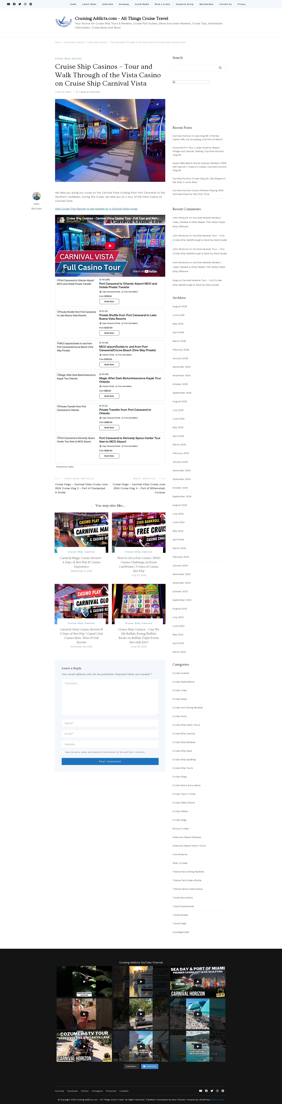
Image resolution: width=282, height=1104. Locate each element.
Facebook (72, 1091)
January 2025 (180, 461)
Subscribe (107, 4)
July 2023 (178, 617)
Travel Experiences (183, 906)
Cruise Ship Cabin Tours (186, 724)
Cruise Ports (180, 716)
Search (178, 58)
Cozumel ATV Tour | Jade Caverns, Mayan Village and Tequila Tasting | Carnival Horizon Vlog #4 (198, 151)
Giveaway (124, 4)
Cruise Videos (180, 811)
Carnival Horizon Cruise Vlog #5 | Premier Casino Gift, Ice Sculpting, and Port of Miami (197, 137)
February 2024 (181, 556)
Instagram (97, 1091)
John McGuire (36, 206)
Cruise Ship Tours (183, 768)
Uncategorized (181, 932)
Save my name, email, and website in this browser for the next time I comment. (105, 752)
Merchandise (206, 4)
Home (73, 4)
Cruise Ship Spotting (184, 759)
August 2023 (180, 608)
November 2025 (181, 375)
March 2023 (179, 651)
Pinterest (111, 1091)
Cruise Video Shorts (184, 802)
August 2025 (180, 401)
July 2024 (178, 513)
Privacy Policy (217, 1099)
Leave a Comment (89, 92)
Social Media (142, 4)
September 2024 (182, 496)
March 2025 (179, 444)
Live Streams (180, 854)
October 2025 (180, 384)
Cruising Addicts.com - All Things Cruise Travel (100, 1099)
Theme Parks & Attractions (188, 889)
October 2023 (180, 591)
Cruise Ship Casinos (68, 58)
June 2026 (178, 315)
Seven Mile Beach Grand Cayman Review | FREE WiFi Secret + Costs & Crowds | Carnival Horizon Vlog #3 (200, 167)
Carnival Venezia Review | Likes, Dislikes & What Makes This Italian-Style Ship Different (199, 222)
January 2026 (180, 358)
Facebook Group (185, 4)
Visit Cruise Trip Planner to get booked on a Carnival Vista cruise (96, 208)
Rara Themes (178, 1099)
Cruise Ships (180, 776)
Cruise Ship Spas (182, 750)
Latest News (89, 4)
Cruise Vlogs (180, 820)
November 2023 (181, 582)
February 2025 (181, 453)
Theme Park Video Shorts (187, 880)
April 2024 (178, 539)
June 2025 (178, 418)
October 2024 (180, 487)
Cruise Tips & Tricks (184, 794)
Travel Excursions (183, 897)
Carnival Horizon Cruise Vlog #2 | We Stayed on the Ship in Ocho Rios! (199, 180)
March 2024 (179, 548)
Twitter (85, 1091)
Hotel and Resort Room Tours (189, 845)
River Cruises (180, 863)
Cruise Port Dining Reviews (188, 707)
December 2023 (181, 574)
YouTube (59, 1091)
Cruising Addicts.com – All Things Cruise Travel (121, 18)
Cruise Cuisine (181, 673)
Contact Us (225, 4)
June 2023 (178, 626)
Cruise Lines (180, 690)
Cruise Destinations (183, 681)
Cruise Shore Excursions (186, 785)
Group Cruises (181, 828)
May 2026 (178, 323)
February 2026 (181, 349)
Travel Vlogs (179, 923)
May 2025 (178, 427)
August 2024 (180, 505)
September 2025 (182, 392)
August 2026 (180, 306)
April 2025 (178, 436)
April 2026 (178, 332)
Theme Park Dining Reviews (188, 871)
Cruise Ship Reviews (184, 742)
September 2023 (182, 600)
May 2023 (178, 634)
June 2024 (179, 522)
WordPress (204, 1099)
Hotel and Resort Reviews (187, 837)
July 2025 (178, 410)
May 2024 (178, 530)
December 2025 (181, 366)
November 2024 (182, 479)
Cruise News (180, 699)
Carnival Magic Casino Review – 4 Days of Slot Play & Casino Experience (81, 562)
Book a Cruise (162, 4)
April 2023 (178, 643)
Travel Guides (180, 915)
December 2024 (182, 470)
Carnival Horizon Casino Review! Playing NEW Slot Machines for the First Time (198, 192)
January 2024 (180, 565)
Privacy (242, 4)
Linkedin (124, 1091)
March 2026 (179, 341)
